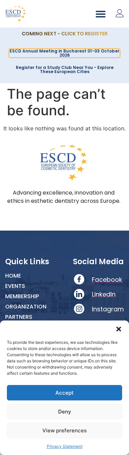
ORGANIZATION (25, 306)
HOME (13, 275)
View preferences (64, 430)
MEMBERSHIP (22, 296)
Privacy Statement (65, 446)
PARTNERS (18, 317)
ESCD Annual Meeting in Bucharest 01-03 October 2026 (64, 53)
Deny (64, 411)
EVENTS (15, 286)
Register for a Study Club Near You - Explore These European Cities (65, 69)
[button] (118, 329)
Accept (64, 392)
